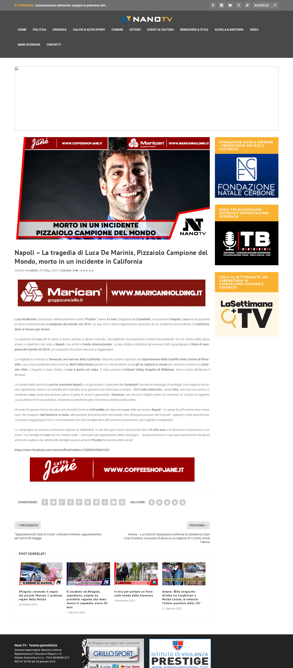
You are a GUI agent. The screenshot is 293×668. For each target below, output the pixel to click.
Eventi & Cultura (160, 29)
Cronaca (59, 29)
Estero (135, 29)
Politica (39, 29)
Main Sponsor (29, 44)
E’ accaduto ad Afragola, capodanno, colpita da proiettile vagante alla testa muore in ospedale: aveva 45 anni (87, 599)
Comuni (117, 29)
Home (22, 29)
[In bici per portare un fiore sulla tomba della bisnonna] (136, 573)
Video (254, 29)
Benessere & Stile (194, 29)
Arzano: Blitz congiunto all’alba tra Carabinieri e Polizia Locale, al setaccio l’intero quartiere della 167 (181, 597)
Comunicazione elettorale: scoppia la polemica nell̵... (71, 5)
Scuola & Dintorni (229, 29)
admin (33, 270)
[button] (146, 98)
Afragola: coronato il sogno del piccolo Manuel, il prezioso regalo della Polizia (40, 595)
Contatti (54, 44)
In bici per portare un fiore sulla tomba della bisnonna (133, 593)
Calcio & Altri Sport (89, 29)
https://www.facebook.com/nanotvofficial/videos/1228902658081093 (62, 450)
